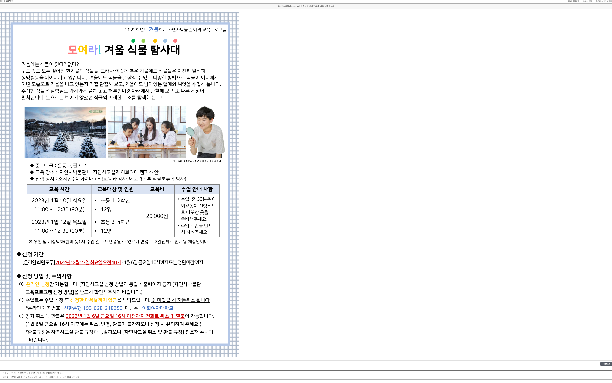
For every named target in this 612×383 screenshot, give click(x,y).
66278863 (9, 1)
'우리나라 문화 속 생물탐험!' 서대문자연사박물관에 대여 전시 (37, 373)
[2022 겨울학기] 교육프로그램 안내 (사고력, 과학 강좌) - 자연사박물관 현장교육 (45, 377)
